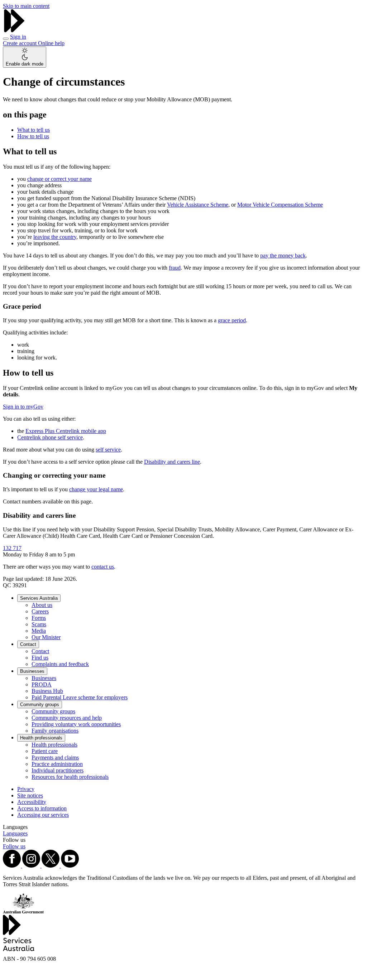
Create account (20, 43)
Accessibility (31, 802)
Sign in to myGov (23, 407)
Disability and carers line (172, 462)
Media (39, 631)
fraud (175, 268)
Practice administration (57, 764)
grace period (232, 320)
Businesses (32, 671)
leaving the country (54, 237)
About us (42, 605)
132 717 (12, 548)
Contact (28, 644)
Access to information (42, 808)
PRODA (42, 684)
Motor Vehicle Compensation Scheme (280, 205)
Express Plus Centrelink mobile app (65, 431)
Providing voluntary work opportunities (76, 724)
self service (108, 450)
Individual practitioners (58, 770)
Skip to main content (26, 6)
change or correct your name (59, 179)
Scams (39, 624)
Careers (40, 611)
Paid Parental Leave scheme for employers (80, 697)
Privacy (25, 789)
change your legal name (96, 489)
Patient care (45, 751)
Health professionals (41, 737)
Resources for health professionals (70, 777)
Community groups (39, 704)
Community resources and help (67, 718)
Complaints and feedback (60, 664)
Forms (39, 618)
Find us (40, 658)
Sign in (18, 37)
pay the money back (283, 255)
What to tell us (33, 130)
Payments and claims (55, 757)
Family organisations (55, 731)
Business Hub (47, 691)
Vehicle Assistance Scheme (197, 205)
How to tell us (33, 136)
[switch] (24, 57)
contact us (102, 567)
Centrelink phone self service (50, 437)
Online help (51, 43)
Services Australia (39, 598)
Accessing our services (43, 815)
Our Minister (46, 637)
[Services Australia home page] (14, 30)
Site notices (30, 795)
